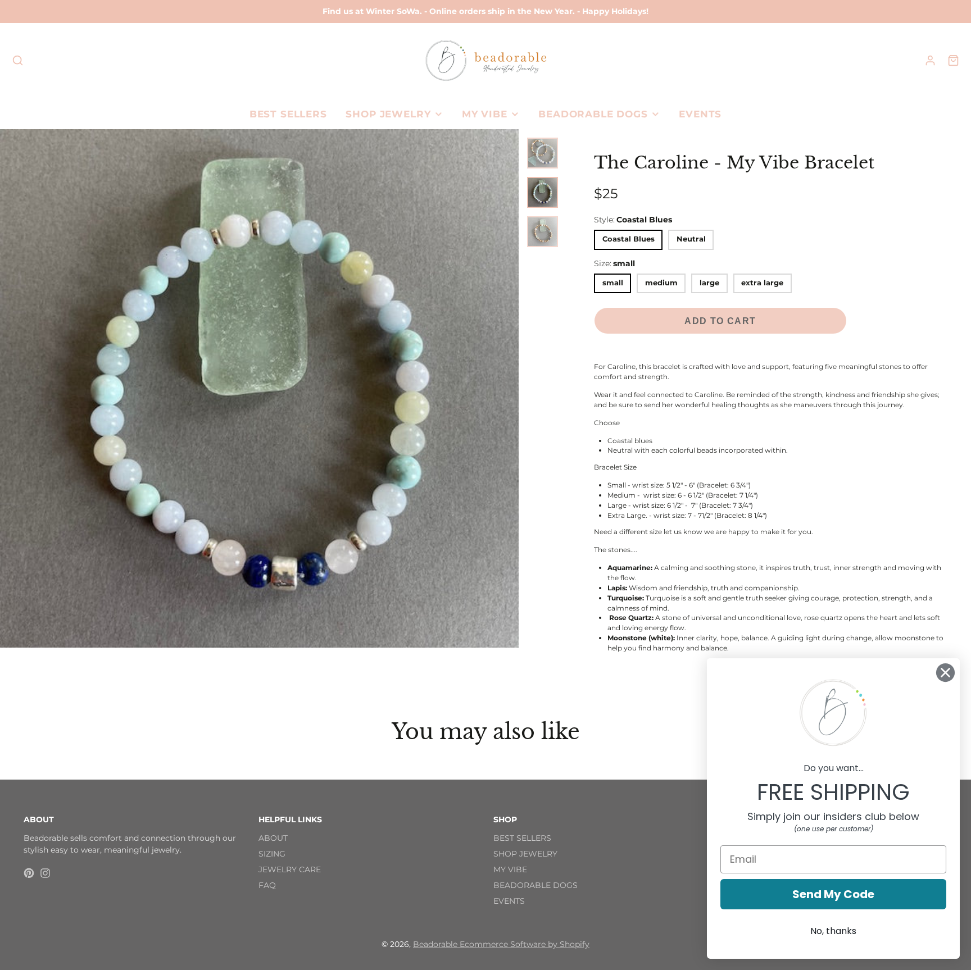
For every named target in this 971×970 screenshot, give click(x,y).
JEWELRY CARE (289, 869)
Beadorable (436, 944)
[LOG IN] (930, 60)
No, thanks (833, 931)
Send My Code (833, 894)
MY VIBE (484, 114)
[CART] (953, 60)
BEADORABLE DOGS (593, 114)
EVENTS (700, 114)
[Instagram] (45, 873)
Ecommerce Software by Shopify (524, 944)
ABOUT (273, 838)
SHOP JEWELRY (388, 114)
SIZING (271, 854)
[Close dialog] (945, 672)
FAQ (267, 885)
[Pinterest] (29, 873)
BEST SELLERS (288, 114)
